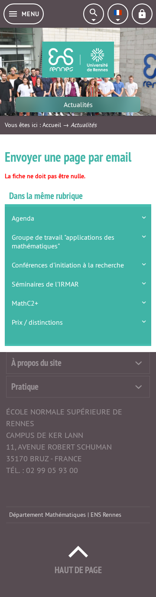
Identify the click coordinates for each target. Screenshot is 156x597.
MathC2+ (25, 303)
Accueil (51, 125)
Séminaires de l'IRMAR (45, 284)
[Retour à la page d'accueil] (78, 60)
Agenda (23, 218)
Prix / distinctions (37, 322)
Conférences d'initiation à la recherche (68, 265)
